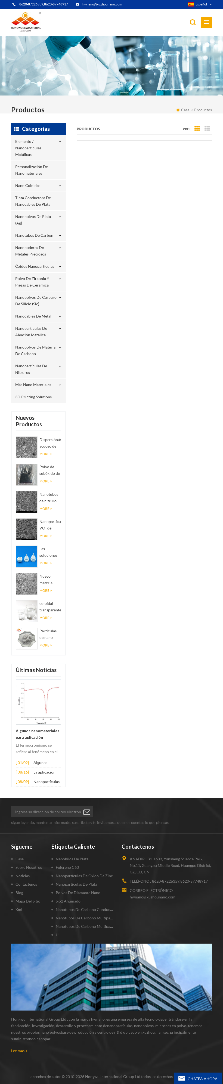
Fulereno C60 (67, 867)
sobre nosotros (29, 867)
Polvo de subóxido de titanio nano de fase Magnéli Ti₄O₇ (49, 470)
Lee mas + (19, 1050)
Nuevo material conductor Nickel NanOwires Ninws (49, 580)
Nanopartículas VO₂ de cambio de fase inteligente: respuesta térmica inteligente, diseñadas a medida (50, 525)
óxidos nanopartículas (34, 266)
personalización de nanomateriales (31, 169)
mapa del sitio (28, 901)
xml (19, 909)
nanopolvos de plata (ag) (33, 219)
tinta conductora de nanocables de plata (33, 201)
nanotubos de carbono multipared (85, 918)
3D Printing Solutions (33, 397)
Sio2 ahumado (68, 901)
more (44, 454)
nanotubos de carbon (34, 235)
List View (207, 129)
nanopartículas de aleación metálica (31, 331)
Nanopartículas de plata (76, 884)
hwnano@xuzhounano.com (102, 4)
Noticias (23, 875)
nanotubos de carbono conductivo (85, 909)
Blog (19, 892)
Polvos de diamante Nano (78, 892)
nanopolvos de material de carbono (36, 350)
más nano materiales (33, 384)
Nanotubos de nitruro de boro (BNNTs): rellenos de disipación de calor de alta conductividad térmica (50, 498)
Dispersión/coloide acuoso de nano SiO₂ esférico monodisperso (50, 443)
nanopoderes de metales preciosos (30, 250)
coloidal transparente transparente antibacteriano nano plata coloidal (50, 607)
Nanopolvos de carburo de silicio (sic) (36, 300)
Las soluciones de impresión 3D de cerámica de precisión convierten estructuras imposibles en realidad (49, 552)
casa (185, 109)
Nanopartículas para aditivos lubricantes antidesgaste (46, 782)
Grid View (197, 129)
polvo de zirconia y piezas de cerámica (32, 281)
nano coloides (27, 185)
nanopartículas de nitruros (31, 369)
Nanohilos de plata (72, 859)
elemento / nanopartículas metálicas (28, 148)
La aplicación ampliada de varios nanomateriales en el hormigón (46, 772)
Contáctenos (26, 884)
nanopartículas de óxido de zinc (84, 875)
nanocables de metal (33, 316)
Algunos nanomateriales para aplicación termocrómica (37, 735)
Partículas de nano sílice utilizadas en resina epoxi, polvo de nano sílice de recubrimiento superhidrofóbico (50, 635)
